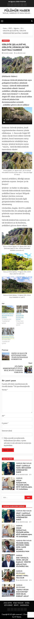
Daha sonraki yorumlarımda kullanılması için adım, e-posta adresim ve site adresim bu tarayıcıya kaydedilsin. (17, 441)
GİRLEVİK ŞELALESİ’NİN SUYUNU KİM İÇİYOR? (20, 316)
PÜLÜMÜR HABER (17, 10)
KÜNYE (16, 605)
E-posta (5, 423)
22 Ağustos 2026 (23, 580)
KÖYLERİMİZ (8, 605)
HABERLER (6, 40)
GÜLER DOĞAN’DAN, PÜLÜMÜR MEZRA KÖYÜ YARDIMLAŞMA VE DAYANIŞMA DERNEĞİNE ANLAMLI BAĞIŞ (24, 487)
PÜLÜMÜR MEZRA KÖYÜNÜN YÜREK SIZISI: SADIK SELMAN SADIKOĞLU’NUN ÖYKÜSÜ (22, 548)
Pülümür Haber (8, 53)
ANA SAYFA (8, 603)
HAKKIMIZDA (24, 605)
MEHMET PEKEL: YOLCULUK (22, 577)
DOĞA (27, 603)
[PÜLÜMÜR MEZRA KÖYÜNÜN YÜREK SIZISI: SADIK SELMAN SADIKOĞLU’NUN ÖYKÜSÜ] (8, 545)
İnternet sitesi (7, 431)
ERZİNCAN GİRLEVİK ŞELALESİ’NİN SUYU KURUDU (8, 315)
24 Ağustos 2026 (23, 475)
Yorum (5, 390)
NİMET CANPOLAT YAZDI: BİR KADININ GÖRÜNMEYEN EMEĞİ (23, 469)
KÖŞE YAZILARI (27, 463)
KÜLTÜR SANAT (20, 573)
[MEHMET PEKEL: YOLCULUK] (8, 575)
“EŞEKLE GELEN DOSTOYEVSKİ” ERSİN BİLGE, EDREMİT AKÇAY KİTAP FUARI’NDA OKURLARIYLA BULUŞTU (22, 596)
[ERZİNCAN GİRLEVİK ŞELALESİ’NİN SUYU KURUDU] (8, 309)
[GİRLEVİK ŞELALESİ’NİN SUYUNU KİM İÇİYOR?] (22, 309)
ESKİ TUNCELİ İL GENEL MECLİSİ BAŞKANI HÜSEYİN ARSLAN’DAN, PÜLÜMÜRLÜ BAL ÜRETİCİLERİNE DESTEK (23, 564)
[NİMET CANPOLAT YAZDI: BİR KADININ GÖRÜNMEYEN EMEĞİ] (8, 468)
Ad (3, 416)
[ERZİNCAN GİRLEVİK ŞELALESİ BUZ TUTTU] (8, 331)
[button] (2, 21)
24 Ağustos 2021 (21, 53)
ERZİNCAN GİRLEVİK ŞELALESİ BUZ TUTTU (8, 337)
